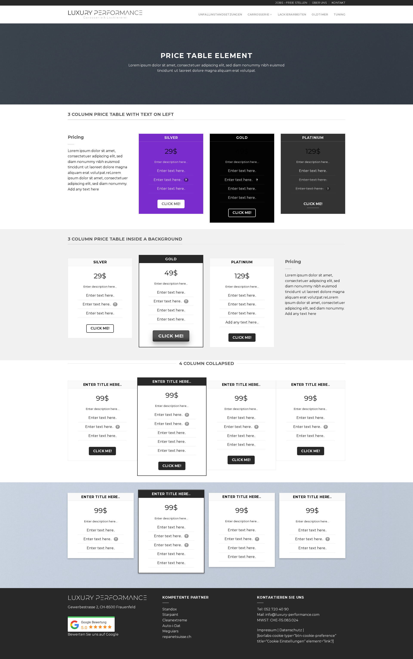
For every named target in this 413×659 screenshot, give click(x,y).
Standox (169, 609)
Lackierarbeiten (292, 14)
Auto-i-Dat (171, 626)
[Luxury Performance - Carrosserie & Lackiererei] (105, 14)
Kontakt (338, 2)
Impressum (267, 630)
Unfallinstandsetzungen (220, 14)
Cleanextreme (174, 620)
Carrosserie (258, 14)
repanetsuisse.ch (176, 637)
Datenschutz (290, 630)
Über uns (319, 2)
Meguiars (170, 631)
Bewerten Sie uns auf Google (93, 634)
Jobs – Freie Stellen (291, 2)
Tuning (339, 14)
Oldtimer (320, 14)
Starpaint (170, 615)
